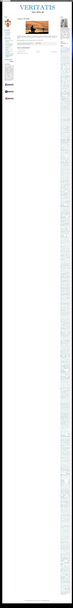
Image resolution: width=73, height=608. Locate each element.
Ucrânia (67, 580)
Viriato (64, 591)
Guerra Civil (62, 265)
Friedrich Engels (67, 251)
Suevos (65, 568)
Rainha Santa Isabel (63, 489)
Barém (61, 104)
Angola (66, 75)
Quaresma (61, 484)
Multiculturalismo (63, 376)
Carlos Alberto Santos (63, 137)
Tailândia (68, 568)
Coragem (67, 157)
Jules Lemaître (62, 324)
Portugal (67, 473)
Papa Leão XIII (63, 414)
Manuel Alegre (68, 343)
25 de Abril (66, 48)
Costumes (66, 161)
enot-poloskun (38, 600)
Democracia (62, 191)
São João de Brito (64, 533)
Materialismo (62, 357)
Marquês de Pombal (67, 352)
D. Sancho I (65, 186)
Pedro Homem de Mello (65, 458)
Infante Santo (62, 293)
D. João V (65, 181)
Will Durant (68, 593)
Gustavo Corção (66, 268)
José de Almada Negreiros (65, 317)
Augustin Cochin (62, 102)
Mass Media (63, 356)
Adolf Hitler (66, 54)
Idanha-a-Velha (62, 283)
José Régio (65, 322)
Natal (67, 378)
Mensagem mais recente (21, 51)
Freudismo (61, 251)
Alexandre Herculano (66, 65)
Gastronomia (62, 256)
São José (65, 536)
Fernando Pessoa (63, 229)
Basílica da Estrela (63, 105)
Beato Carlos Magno (63, 115)
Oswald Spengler (66, 401)
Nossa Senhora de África (64, 387)
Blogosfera (68, 126)
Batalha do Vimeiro (66, 111)
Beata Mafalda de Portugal (66, 112)
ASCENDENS (7, 31)
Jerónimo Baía (68, 307)
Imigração (62, 288)
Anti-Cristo (68, 77)
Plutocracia (62, 469)
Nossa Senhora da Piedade (64, 385)
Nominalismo (67, 382)
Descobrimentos (67, 193)
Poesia (66, 470)
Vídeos (66, 589)
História (68, 275)
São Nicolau (65, 543)
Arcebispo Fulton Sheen (23, 44)
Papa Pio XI (63, 417)
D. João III (65, 180)
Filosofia (61, 231)
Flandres (65, 232)
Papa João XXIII (62, 413)
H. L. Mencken (62, 269)
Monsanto (68, 371)
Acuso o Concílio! (8, 39)
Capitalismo (67, 132)
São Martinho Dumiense (65, 541)
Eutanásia (67, 220)
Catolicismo (63, 140)
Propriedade (62, 480)
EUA (69, 219)
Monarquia (62, 371)
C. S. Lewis (67, 129)
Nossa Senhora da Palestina (64, 384)
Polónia (69, 471)
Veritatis (61, 589)
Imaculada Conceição (64, 287)
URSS (67, 581)
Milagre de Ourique (66, 365)
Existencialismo (62, 222)
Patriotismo (62, 423)
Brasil (65, 128)
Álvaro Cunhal (68, 70)
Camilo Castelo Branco (65, 131)
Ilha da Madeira (64, 285)
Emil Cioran (63, 208)
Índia (67, 290)
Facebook (61, 223)
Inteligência (68, 295)
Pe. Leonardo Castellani (64, 448)
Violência (67, 590)
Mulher (66, 375)
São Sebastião (67, 546)
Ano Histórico (62, 77)
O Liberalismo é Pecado (9, 51)
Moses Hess (67, 372)
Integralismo (67, 294)
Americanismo (62, 73)
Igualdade (68, 284)
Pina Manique (67, 466)
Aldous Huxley (65, 63)
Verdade (28, 44)
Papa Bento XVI (66, 407)
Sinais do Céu (67, 558)
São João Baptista (66, 530)
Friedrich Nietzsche (64, 252)
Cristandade (62, 162)
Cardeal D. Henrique (67, 134)
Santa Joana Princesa (66, 512)
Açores (66, 52)
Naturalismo (62, 380)
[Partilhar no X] (38, 43)
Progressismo (62, 479)
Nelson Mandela (66, 381)
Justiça (63, 325)
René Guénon (68, 494)
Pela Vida (67, 460)
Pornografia (67, 472)
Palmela (68, 404)
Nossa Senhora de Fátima (65, 388)
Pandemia (62, 405)
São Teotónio (62, 547)
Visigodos (67, 591)
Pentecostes (68, 461)
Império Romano (62, 289)
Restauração (62, 496)
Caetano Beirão (67, 130)
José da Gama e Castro (66, 316)
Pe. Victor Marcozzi (67, 455)
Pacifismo (61, 402)
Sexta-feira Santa (67, 557)
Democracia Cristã (63, 192)
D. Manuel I (67, 183)
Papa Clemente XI (63, 408)
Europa (63, 220)
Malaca (68, 342)
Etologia (66, 219)
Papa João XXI (66, 412)
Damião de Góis (66, 188)
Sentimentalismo (62, 556)
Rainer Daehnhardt (66, 488)
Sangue (65, 506)
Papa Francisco (64, 410)
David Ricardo (62, 189)
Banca (67, 103)
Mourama (66, 374)
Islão (67, 298)
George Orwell (67, 259)
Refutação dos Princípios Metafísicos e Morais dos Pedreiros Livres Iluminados (9, 55)
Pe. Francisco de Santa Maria (65, 435)
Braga (67, 127)
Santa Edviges (65, 509)
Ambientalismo (66, 72)
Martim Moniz (67, 353)
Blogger (48, 600)
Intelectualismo (62, 295)
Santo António (66, 519)
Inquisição (62, 294)
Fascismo (63, 225)
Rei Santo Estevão (67, 492)
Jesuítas (67, 308)
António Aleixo (66, 80)
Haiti (67, 269)
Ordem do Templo (63, 400)
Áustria (67, 102)
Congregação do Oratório (64, 154)
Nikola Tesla (62, 382)
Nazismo (61, 381)
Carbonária (64, 133)
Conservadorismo (62, 155)
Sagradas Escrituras (63, 504)
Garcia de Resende (66, 255)
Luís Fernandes (62, 338)
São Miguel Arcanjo (63, 542)
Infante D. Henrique (66, 292)
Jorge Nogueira (65, 312)
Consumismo (62, 156)
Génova (67, 258)
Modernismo (62, 370)
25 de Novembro (62, 49)
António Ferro (67, 84)
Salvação (61, 506)
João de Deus (67, 309)
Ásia (65, 100)
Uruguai (61, 582)
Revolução (62, 497)
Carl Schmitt (67, 136)
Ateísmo (66, 101)
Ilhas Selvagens (66, 286)
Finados (66, 231)
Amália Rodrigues (65, 71)
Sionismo (63, 559)
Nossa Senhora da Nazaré (64, 383)
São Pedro (62, 545)
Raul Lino (66, 490)
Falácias (68, 223)
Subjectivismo (66, 567)
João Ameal (62, 309)
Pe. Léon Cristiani (66, 447)
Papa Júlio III (68, 413)
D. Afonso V (66, 166)
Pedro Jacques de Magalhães (64, 459)
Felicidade (61, 227)
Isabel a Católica (66, 297)
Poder (61, 470)
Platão (61, 467)
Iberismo (61, 282)
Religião (63, 494)
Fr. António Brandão (64, 233)
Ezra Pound (67, 222)
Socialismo (62, 560)
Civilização (62, 149)
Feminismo (66, 227)
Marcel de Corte (67, 345)
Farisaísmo (68, 224)
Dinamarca (62, 196)
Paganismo (62, 403)
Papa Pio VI (68, 416)
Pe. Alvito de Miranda (64, 426)
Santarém (67, 515)
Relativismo (68, 493)
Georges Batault (62, 260)
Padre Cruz (66, 402)
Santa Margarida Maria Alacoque (65, 513)
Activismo (66, 53)
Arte (62, 99)
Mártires (67, 354)
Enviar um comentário (22, 49)
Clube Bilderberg (62, 150)
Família (63, 224)
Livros (61, 335)
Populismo (63, 472)
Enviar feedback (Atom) (24, 53)
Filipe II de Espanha (66, 230)
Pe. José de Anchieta (63, 441)
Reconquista (66, 491)
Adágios (61, 54)
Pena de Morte (62, 461)
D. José (65, 182)
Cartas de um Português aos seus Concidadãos (9, 44)
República (64, 495)
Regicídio (61, 492)
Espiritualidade (63, 216)
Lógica (65, 335)
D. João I (65, 179)
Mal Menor (64, 342)
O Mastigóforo (7, 52)
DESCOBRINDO (8, 32)
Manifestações (62, 343)
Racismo (61, 486)
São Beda (65, 522)
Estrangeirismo (62, 218)
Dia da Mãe (68, 195)
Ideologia (67, 283)
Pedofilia (61, 457)
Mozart (61, 375)
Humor (63, 281)
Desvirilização (62, 195)
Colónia (61, 151)
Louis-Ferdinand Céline (66, 336)
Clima (67, 149)
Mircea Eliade (66, 367)
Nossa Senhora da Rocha (64, 386)
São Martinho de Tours (66, 540)
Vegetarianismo (62, 583)
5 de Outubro (64, 50)
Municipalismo (62, 377)
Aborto (69, 50)
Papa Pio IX (62, 416)
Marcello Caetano (63, 346)
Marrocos (62, 353)
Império (67, 288)
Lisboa (61, 334)
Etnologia (61, 219)
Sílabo (63, 558)
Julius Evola (68, 324)
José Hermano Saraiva (63, 319)
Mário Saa (65, 350)
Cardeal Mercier (64, 135)
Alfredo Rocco (62, 69)
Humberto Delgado (63, 280)
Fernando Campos (63, 228)
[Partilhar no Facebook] (39, 43)
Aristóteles (63, 98)
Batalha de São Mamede (65, 108)
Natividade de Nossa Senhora (64, 379)
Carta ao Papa (7, 42)
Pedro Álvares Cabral (67, 457)
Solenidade (67, 562)
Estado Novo (62, 217)
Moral (62, 372)
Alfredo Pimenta (63, 68)
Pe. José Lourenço (65, 442)
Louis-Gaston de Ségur (65, 337)
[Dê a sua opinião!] (37, 43)
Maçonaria (68, 341)
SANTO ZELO (7, 35)
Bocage (63, 127)
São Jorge (65, 535)
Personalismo (62, 463)
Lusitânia (66, 340)
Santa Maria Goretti (64, 514)
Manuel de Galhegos (65, 344)
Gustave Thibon (62, 267)
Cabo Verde (62, 130)
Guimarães (63, 266)
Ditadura (67, 198)
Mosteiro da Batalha (63, 373)
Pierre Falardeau (66, 465)
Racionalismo (66, 485)
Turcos (63, 580)
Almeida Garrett (62, 70)
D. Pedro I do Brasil (63, 185)
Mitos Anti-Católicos (63, 368)
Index (65, 290)
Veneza (61, 587)
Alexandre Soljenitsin (63, 66)
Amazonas (61, 72)
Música (67, 377)
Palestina (65, 404)
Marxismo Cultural (63, 355)
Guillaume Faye (67, 265)
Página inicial (38, 51)
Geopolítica (62, 259)
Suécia (61, 568)
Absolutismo (64, 51)
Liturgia (66, 334)
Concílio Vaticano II (66, 152)
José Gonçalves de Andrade (64, 318)
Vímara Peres (62, 590)
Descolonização (65, 194)
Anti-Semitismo (65, 78)
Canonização (62, 132)
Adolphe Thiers (62, 55)
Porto (61, 473)
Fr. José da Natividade (63, 239)
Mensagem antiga (54, 51)
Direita (68, 197)
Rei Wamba (63, 493)
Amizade (67, 73)
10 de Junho (62, 47)
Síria (67, 559)
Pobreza (67, 469)
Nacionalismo (62, 378)
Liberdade (62, 333)
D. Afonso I (65, 165)
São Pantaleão (66, 544)
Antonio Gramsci (62, 85)
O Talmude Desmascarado (9, 53)
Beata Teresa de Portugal (64, 114)
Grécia (61, 264)
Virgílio (61, 591)
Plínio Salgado (66, 468)
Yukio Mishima (63, 594)
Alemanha (62, 64)
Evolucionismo (62, 221)
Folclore (69, 232)
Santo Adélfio (62, 516)
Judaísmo (66, 323)
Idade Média (66, 282)
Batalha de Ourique (67, 107)
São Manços (65, 538)
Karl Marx (66, 326)
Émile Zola (67, 208)
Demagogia (65, 190)
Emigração (68, 207)
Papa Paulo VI (66, 415)
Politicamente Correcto (63, 471)
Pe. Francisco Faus (63, 437)
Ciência (61, 147)
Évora (67, 221)
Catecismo (66, 138)
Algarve (67, 69)
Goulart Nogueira (66, 263)
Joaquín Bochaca (63, 310)
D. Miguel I (66, 184)
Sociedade (61, 561)
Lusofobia (61, 341)
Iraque (63, 296)
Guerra (68, 264)
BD (60, 112)
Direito (61, 198)
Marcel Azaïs (62, 345)
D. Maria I (61, 184)
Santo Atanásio (62, 520)
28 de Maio (68, 49)
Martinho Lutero (62, 354)
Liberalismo (62, 332)
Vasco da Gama (66, 582)
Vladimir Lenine (63, 592)
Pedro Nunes (62, 460)
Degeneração (67, 189)
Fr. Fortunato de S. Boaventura (65, 235)
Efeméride (62, 206)
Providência (62, 482)
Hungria (67, 281)
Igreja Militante (62, 284)
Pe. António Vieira (63, 428)
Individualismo (62, 291)
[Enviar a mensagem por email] (36, 43)
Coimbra (67, 150)
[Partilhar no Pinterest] (40, 43)
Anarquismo (62, 74)
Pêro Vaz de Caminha (65, 462)
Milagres (64, 366)
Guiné (67, 266)
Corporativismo (66, 160)
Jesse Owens (63, 308)
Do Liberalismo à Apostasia (8, 47)
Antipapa (61, 79)
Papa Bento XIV (64, 406)
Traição (61, 577)
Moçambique (62, 369)
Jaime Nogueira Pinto (64, 303)
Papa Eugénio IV (67, 409)
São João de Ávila (67, 532)
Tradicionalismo (63, 576)
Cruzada (65, 163)
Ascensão (61, 100)
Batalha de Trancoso (63, 109)
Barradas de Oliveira (66, 104)
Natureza (67, 380)
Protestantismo (62, 481)
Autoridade (61, 103)
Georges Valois (65, 261)
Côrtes (61, 161)
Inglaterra (67, 293)
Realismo (61, 491)
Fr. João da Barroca (66, 238)
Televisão (61, 570)
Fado (65, 223)
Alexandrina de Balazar (64, 67)
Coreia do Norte (62, 158)
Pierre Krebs (62, 466)
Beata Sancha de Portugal (65, 113)
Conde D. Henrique (64, 153)
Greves (64, 264)
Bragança (61, 128)
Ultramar (62, 581)
